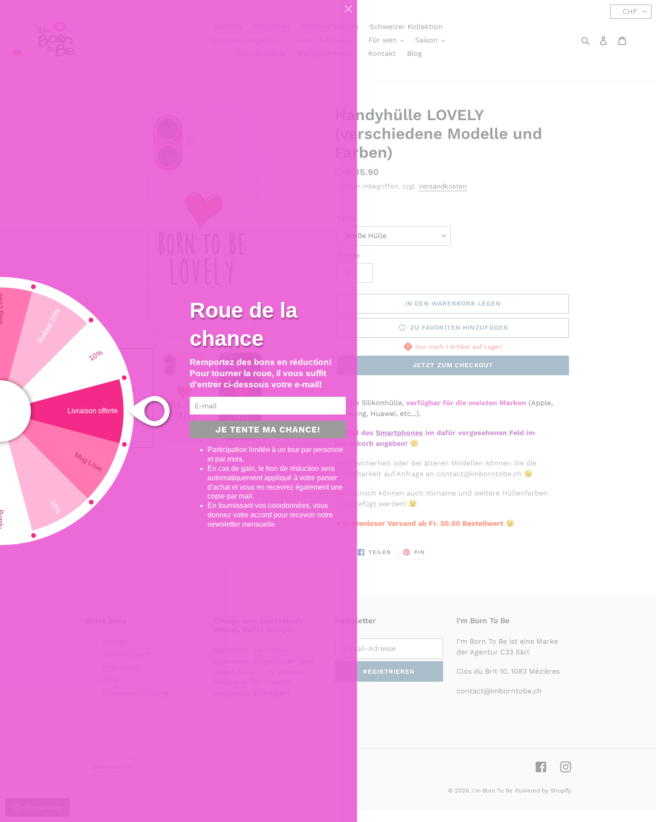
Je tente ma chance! (268, 429)
